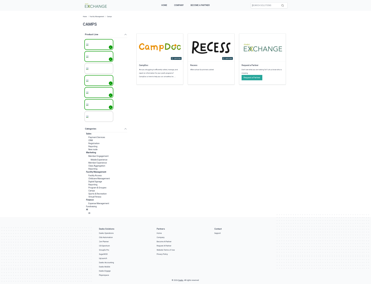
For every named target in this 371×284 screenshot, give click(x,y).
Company (179, 5)
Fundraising (91, 206)
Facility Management (96, 172)
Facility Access (95, 175)
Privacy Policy (162, 254)
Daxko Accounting (106, 263)
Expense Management (98, 203)
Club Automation (106, 237)
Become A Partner (200, 5)
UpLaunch (103, 258)
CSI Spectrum (104, 246)
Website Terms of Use (166, 250)
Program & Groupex (97, 187)
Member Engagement (98, 156)
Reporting (92, 146)
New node (93, 149)
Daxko (180, 280)
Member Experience (97, 163)
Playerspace (104, 275)
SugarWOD (103, 254)
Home (164, 5)
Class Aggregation (96, 166)
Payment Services (96, 137)
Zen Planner (104, 242)
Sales (88, 134)
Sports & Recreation (97, 194)
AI (87, 209)
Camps (91, 191)
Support (217, 233)
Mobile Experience (99, 160)
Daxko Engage (105, 271)
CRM (90, 140)
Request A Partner (164, 246)
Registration (94, 143)
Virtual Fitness (94, 197)
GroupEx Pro (104, 250)
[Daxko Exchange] (96, 5)
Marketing (91, 152)
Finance (90, 200)
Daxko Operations (106, 233)
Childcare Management (99, 178)
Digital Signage (95, 181)
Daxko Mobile (104, 267)
